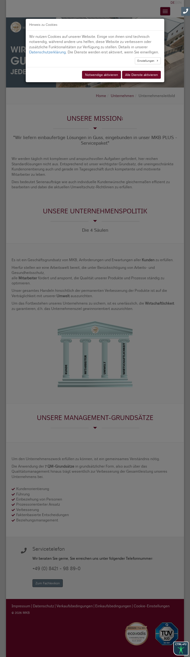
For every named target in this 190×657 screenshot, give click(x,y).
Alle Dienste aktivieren (141, 75)
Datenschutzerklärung (47, 52)
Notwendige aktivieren (101, 75)
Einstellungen (146, 60)
